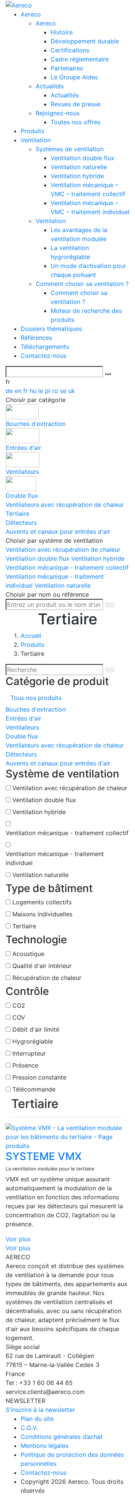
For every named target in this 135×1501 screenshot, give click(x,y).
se (64, 391)
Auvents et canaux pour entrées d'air (58, 763)
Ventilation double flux (82, 158)
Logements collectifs (42, 902)
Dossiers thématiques (51, 328)
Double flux (22, 736)
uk (71, 391)
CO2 (18, 1005)
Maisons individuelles (42, 914)
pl (48, 391)
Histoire (62, 32)
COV (18, 1017)
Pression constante (39, 1077)
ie (41, 391)
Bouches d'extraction (36, 709)
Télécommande (34, 1089)
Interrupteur (29, 1053)
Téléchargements (45, 346)
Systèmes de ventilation (70, 149)
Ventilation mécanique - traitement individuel (55, 858)
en (19, 391)
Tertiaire (24, 926)
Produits (32, 131)
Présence (25, 1065)
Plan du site (37, 1418)
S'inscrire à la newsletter (40, 1409)
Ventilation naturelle (79, 167)
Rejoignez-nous (58, 113)
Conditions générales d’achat (62, 1436)
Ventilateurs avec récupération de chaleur (65, 745)
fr (26, 391)
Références (36, 337)
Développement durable (85, 41)
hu (34, 391)
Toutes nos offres (75, 122)
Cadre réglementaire (80, 59)
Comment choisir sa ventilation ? (82, 283)
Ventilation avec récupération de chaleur (63, 549)
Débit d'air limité (35, 1029)
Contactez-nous (43, 355)
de (10, 391)
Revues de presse (75, 104)
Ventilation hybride (77, 176)
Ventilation (36, 140)
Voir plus (18, 1239)
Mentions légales (44, 1445)
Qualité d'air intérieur (42, 965)
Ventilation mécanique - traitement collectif (67, 567)
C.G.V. (29, 1427)
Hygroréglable (32, 1041)
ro (56, 391)
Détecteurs (21, 754)
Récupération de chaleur (46, 977)
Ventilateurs (22, 727)
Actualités (50, 86)
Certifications (70, 50)
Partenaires (67, 68)
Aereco (31, 14)
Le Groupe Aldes (74, 77)
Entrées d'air (23, 718)
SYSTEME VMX (44, 1156)
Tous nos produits (36, 697)
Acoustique (28, 953)
